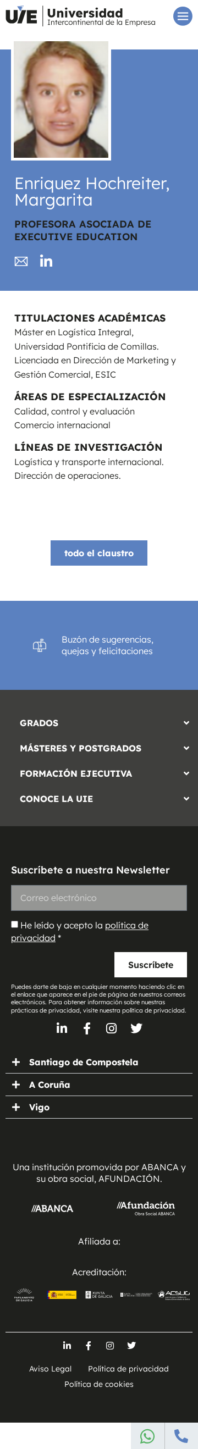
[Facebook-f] (87, 1028)
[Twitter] (136, 1028)
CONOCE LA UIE (56, 798)
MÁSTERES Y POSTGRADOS (80, 748)
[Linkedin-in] (62, 1028)
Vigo (39, 1107)
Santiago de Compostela (84, 1062)
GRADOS (39, 722)
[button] (99, 720)
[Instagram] (112, 1028)
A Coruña (49, 1084)
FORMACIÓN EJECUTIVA (76, 773)
